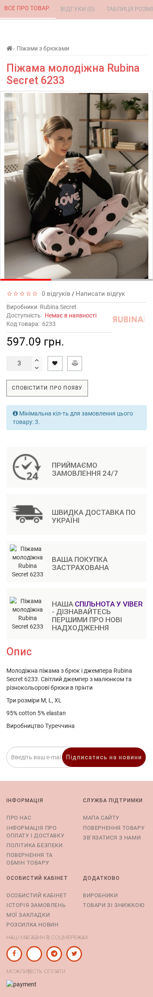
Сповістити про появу (47, 388)
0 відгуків (54, 294)
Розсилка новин (32, 924)
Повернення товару (113, 828)
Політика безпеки (34, 845)
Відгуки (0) (78, 9)
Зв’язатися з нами (112, 837)
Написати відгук (100, 294)
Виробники (100, 895)
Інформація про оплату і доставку (35, 832)
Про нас (18, 817)
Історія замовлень (35, 905)
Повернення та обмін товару (29, 859)
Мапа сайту (101, 817)
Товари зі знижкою (113, 905)
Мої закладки (28, 915)
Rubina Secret (58, 306)
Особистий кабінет (36, 895)
